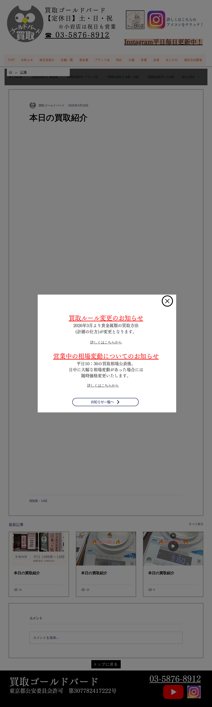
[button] (167, 301)
